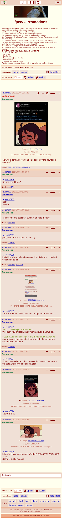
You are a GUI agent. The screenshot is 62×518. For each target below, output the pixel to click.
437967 (8, 210)
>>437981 (11, 242)
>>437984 (19, 265)
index (15, 72)
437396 (8, 93)
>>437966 (11, 187)
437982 (8, 269)
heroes (12, 505)
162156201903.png (36, 300)
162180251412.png (36, 441)
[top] (23, 2)
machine (56, 501)
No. (3, 93)
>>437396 (9, 180)
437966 (8, 192)
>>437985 (11, 347)
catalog (24, 72)
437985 (8, 351)
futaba (34, 501)
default (12, 501)
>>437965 (11, 167)
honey (29, 505)
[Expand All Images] (47, 93)
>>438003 (19, 167)
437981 (8, 247)
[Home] (3, 2)
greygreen (44, 501)
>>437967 (9, 235)
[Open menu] (58, 2)
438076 (8, 420)
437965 (8, 172)
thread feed (55, 72)
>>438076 (26, 167)
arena (21, 505)
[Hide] (43, 93)
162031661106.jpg (36, 149)
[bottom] (31, 2)
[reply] (53, 93)
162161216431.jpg (36, 400)
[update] (38, 2)
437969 (8, 227)
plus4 (20, 501)
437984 (8, 319)
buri (27, 501)
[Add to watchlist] (38, 93)
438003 (8, 370)
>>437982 (11, 265)
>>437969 (11, 223)
